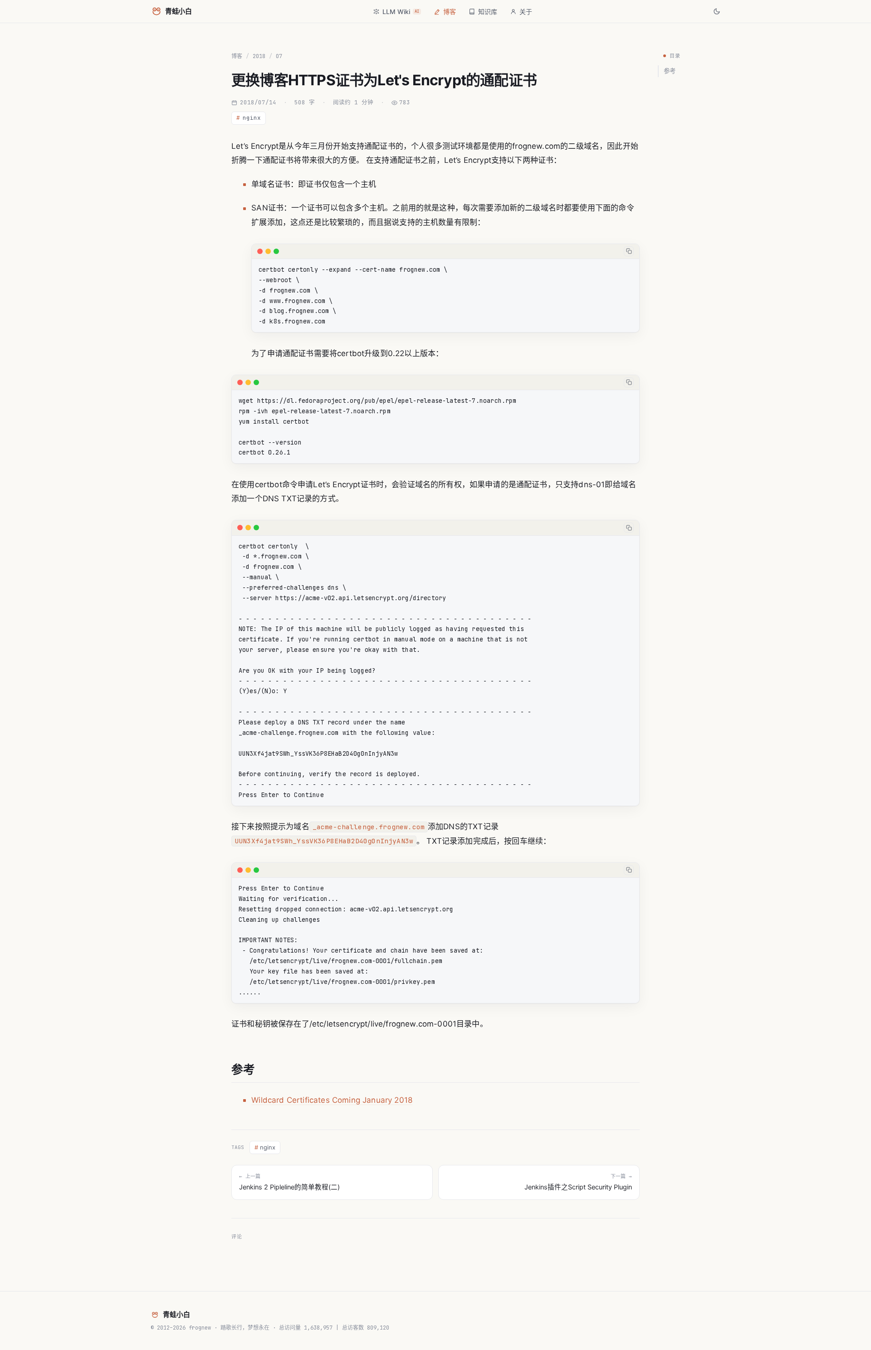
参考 (669, 70)
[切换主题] (716, 11)
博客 (449, 11)
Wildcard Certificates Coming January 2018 (331, 1100)
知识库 (487, 11)
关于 (525, 11)
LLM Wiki (400, 11)
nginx (248, 118)
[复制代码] (629, 251)
